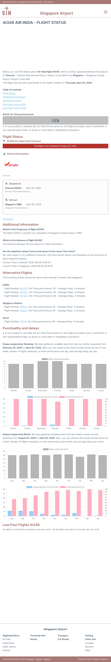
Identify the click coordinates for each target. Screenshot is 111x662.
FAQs (87, 650)
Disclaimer (30, 659)
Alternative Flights (12, 100)
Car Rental (63, 639)
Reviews (89, 646)
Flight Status (9, 93)
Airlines (6, 650)
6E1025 (24, 292)
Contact (39, 659)
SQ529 (23, 310)
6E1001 (23, 288)
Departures (8, 643)
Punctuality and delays (14, 104)
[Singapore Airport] (6, 10)
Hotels (33, 639)
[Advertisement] (55, 48)
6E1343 (24, 295)
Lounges (89, 643)
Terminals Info (37, 635)
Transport (63, 635)
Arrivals (6, 639)
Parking (89, 635)
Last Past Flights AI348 (14, 108)
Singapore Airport (56, 13)
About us (47, 659)
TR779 (23, 321)
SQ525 (23, 306)
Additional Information (14, 97)
